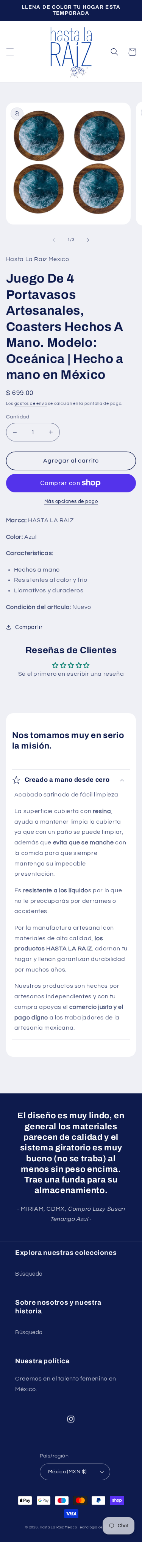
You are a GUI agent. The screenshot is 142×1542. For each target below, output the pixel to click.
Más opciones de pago (71, 501)
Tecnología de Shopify (97, 1527)
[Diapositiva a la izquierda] (53, 240)
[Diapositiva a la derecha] (88, 240)
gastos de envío (30, 403)
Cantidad (17, 417)
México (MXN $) (67, 1471)
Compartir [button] (29, 627)
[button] (10, 52)
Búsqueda (29, 1274)
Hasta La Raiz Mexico (58, 1527)
